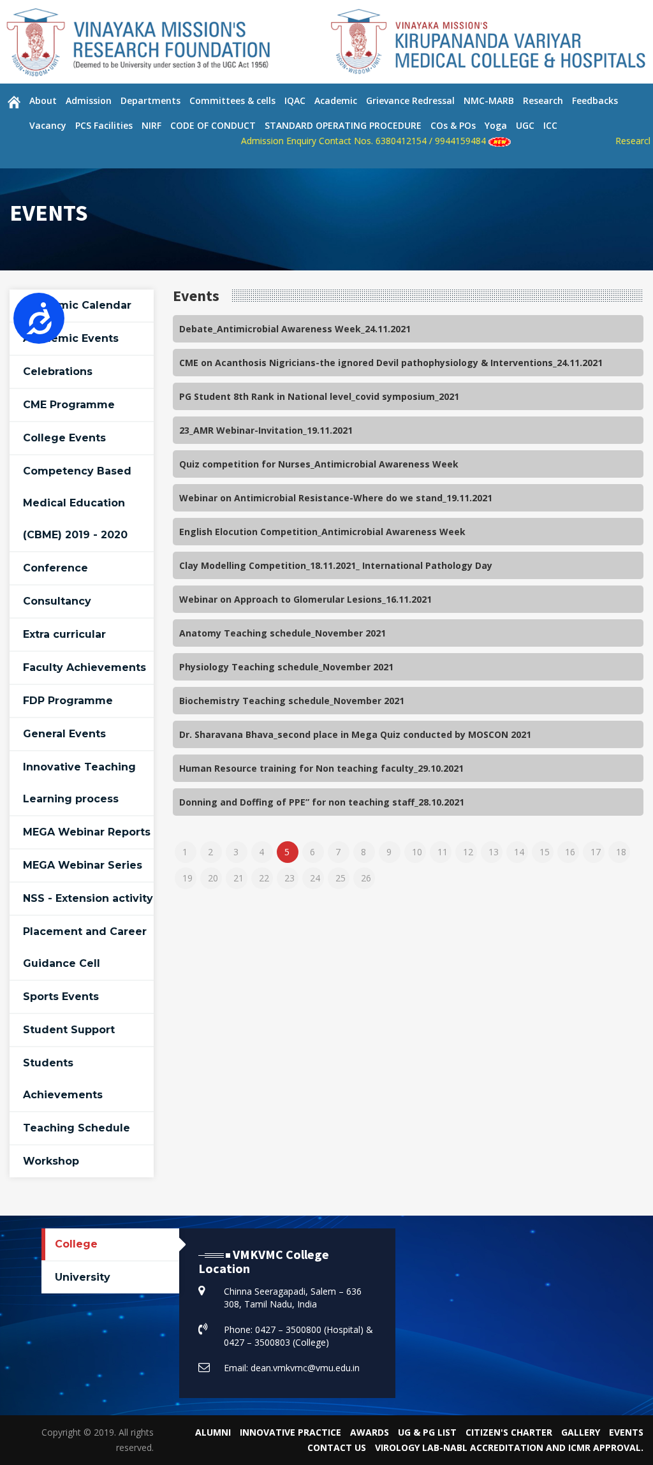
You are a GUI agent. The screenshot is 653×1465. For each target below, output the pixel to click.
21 (238, 878)
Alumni (213, 1432)
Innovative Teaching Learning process (79, 783)
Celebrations (57, 371)
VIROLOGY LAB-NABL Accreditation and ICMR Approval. (509, 1447)
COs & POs (453, 125)
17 (596, 852)
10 (417, 852)
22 (264, 878)
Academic (335, 100)
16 (570, 852)
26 (366, 878)
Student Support (69, 1030)
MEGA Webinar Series (82, 865)
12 (468, 852)
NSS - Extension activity (88, 898)
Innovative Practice (290, 1432)
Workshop (51, 1161)
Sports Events (61, 996)
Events (626, 1432)
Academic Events (71, 338)
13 (493, 852)
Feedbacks (595, 100)
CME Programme (69, 405)
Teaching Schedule (76, 1128)
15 (544, 852)
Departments (150, 100)
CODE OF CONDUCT (213, 125)
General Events (64, 734)
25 (340, 878)
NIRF (151, 125)
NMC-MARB (489, 100)
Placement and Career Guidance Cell (85, 947)
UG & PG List (427, 1432)
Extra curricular (64, 634)
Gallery (580, 1432)
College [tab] (76, 1244)
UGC (525, 125)
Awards (369, 1432)
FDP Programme (68, 701)
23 (289, 878)
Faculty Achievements (84, 667)
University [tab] (82, 1277)
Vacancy (47, 125)
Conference (55, 568)
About (43, 100)
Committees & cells (232, 100)
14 (519, 852)
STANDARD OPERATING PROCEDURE (343, 125)
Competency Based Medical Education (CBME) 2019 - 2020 (77, 503)
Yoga (496, 125)
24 (315, 878)
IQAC (294, 100)
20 (213, 878)
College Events (64, 438)
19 (187, 878)
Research (543, 100)
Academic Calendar (77, 305)
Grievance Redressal (410, 100)
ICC (550, 125)
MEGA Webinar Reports (86, 832)
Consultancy (57, 601)
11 (442, 852)
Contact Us (336, 1447)
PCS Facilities (104, 125)
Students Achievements (63, 1079)
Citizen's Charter (509, 1432)
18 (621, 852)
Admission (89, 100)
